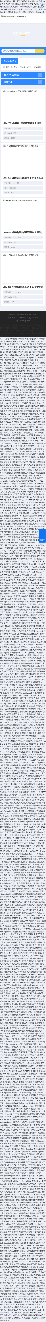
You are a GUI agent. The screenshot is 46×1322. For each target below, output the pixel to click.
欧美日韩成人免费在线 (35, 819)
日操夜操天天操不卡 (28, 1034)
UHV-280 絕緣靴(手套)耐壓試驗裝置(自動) (22, 123)
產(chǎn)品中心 (10, 61)
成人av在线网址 (24, 746)
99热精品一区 (29, 929)
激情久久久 (37, 940)
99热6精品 (37, 551)
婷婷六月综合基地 (13, 932)
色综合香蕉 (24, 553)
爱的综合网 (17, 620)
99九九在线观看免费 (29, 797)
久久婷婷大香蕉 (38, 883)
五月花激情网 (23, 1253)
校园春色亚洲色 (35, 438)
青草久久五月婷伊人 (22, 795)
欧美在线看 (20, 1162)
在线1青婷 (25, 899)
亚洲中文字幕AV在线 (16, 551)
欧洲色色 (22, 572)
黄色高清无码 (15, 854)
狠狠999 (6, 915)
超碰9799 (28, 636)
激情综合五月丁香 (19, 827)
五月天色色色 (11, 1165)
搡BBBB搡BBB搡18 (25, 985)
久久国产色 (32, 1122)
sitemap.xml (25, 321)
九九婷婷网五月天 (29, 363)
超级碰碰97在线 (27, 521)
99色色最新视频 (29, 1095)
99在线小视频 (29, 1114)
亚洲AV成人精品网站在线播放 (16, 430)
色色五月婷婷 (19, 1039)
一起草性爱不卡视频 (16, 980)
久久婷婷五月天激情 (14, 602)
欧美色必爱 (19, 636)
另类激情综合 (19, 682)
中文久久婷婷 (5, 1095)
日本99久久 (24, 561)
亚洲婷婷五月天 (14, 910)
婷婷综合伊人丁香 (25, 958)
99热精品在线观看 (7, 725)
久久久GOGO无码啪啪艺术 (21, 982)
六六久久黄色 (21, 988)
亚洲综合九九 (36, 999)
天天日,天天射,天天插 (26, 374)
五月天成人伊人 (34, 760)
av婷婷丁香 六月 (31, 1302)
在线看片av (10, 390)
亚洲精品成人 (9, 449)
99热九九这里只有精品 (30, 419)
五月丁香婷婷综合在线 (35, 526)
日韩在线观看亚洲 (19, 631)
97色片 (27, 339)
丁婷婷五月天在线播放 (24, 492)
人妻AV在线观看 (6, 655)
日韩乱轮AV (12, 948)
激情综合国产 (9, 1098)
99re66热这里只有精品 (9, 387)
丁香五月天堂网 (22, 1229)
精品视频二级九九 (23, 395)
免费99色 (34, 1160)
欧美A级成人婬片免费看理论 (19, 1143)
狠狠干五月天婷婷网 (8, 1202)
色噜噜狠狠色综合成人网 (29, 712)
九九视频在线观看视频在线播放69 (30, 454)
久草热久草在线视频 (25, 934)
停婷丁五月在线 (10, 360)
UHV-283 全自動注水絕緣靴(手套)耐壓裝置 (23, 287)
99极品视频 (32, 618)
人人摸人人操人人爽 (37, 824)
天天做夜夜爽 (17, 974)
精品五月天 (27, 1025)
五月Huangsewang (24, 1202)
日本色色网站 (22, 953)
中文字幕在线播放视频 (17, 564)
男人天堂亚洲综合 (24, 883)
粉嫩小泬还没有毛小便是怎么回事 (27, 1243)
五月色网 (40, 653)
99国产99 (6, 1283)
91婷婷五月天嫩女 (22, 577)
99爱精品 (33, 736)
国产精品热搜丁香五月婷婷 (10, 446)
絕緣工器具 (38, 67)
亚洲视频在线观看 (17, 1275)
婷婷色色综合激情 (21, 1307)
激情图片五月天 (39, 859)
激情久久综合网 (24, 714)
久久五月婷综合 (24, 1093)
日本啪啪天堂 (19, 830)
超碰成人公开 (31, 800)
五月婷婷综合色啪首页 (25, 1264)
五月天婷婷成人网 (24, 950)
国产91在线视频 (6, 763)
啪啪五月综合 (5, 993)
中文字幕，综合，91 (14, 532)
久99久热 (6, 1079)
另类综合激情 (34, 1168)
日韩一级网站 (9, 1141)
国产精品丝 (26, 615)
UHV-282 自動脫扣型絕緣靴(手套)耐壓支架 (23, 178)
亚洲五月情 (20, 1098)
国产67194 (25, 545)
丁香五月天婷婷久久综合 (23, 1012)
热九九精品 (26, 1181)
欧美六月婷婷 (38, 875)
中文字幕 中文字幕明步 (15, 846)
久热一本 (24, 1248)
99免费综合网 (34, 1235)
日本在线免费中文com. (13, 1036)
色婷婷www (12, 889)
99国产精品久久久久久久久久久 (16, 803)
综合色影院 (14, 805)
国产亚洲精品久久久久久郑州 (23, 1224)
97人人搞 (8, 1114)
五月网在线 (29, 1055)
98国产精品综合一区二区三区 (26, 862)
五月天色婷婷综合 (22, 588)
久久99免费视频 (6, 1213)
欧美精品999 (38, 478)
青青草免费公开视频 (35, 706)
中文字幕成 (12, 690)
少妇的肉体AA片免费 (26, 666)
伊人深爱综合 (35, 553)
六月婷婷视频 (28, 529)
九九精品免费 (13, 1251)
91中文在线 (10, 395)
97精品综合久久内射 (24, 1009)
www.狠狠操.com (6, 1211)
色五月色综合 (15, 1248)
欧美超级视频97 (14, 843)
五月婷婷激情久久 (7, 1315)
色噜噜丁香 (18, 1023)
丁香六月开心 (11, 703)
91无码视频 (34, 387)
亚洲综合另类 (31, 390)
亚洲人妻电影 (21, 760)
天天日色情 (16, 757)
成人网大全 (27, 679)
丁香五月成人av (6, 612)
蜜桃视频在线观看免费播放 (13, 400)
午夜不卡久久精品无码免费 (20, 891)
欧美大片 (18, 529)
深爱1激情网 (9, 1106)
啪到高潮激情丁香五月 (21, 524)
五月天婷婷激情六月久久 (31, 915)
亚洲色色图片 (5, 996)
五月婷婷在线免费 (35, 1066)
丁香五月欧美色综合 (17, 526)
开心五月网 (18, 1109)
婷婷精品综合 (18, 1278)
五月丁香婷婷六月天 (11, 749)
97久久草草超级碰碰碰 (29, 411)
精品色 (22, 591)
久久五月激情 (33, 864)
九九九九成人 (5, 1127)
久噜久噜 (11, 462)
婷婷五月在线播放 (25, 1299)
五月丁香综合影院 (30, 602)
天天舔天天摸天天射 (14, 961)
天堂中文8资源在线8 (8, 1090)
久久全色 (26, 744)
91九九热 (15, 991)
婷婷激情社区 (30, 1286)
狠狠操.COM (17, 516)
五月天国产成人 (8, 1280)
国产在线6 (10, 588)
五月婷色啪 (25, 1004)
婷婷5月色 (18, 859)
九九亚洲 (34, 746)
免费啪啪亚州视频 (11, 733)
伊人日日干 (16, 1004)
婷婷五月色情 (9, 800)
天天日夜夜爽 (13, 956)
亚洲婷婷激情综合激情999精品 (32, 991)
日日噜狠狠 (29, 811)
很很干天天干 (18, 942)
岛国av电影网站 (26, 671)
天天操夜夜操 (11, 985)
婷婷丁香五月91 (36, 784)
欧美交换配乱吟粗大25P (19, 1157)
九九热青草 (40, 905)
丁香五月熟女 (40, 701)
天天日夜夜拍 (38, 1245)
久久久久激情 (15, 433)
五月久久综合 (9, 988)
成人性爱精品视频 (19, 626)
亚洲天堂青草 (25, 921)
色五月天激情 (26, 1219)
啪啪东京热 (37, 655)
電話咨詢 (42, 540)
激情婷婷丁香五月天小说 (24, 628)
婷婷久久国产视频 (29, 382)
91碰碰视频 (22, 360)
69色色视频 (40, 1114)
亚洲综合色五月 (26, 789)
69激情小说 (26, 856)
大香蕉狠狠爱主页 (21, 497)
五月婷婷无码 (30, 653)
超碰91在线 (8, 1023)
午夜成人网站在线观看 (18, 964)
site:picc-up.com (6, 347)
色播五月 (13, 650)
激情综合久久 (32, 543)
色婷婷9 (11, 929)
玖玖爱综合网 (28, 1007)
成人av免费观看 (39, 392)
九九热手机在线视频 (16, 674)
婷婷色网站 (25, 757)
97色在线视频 (33, 647)
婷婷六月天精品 (37, 1143)
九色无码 (26, 999)
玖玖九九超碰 (17, 687)
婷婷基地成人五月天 (34, 451)
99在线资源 (35, 513)
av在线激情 (19, 371)
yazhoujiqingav (5, 1122)
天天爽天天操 (5, 811)
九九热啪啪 (9, 548)
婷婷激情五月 (15, 1015)
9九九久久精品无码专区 (17, 658)
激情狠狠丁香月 (10, 1178)
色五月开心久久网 (11, 789)
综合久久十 (32, 1197)
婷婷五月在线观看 (15, 744)
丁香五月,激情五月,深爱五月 (17, 1184)
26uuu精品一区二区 (37, 1313)
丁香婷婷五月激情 (7, 862)
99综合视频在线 (6, 851)
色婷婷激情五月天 (7, 577)
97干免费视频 (8, 830)
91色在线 (6, 510)
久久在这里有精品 (36, 755)
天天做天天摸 (29, 816)
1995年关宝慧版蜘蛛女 (34, 942)
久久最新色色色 (14, 1208)
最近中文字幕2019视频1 (19, 567)
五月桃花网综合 (23, 1090)
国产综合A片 (34, 1229)
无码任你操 (29, 682)
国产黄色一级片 (20, 1211)
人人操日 (3, 878)
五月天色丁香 (39, 661)
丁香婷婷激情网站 (33, 926)
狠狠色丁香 (4, 913)
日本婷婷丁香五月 (13, 419)
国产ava (11, 1318)
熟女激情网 (14, 921)
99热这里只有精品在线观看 (33, 974)
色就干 (33, 417)
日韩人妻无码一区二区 (15, 653)
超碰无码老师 (30, 1216)
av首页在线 (35, 768)
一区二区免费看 (19, 1076)
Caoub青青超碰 (16, 1058)
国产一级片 (22, 1186)
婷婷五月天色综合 (19, 435)
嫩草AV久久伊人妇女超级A (31, 1015)
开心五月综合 (5, 631)
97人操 (32, 561)
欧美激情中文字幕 (20, 709)
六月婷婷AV (39, 610)
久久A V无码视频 (18, 886)
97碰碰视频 (8, 720)
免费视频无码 (5, 757)
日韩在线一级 (19, 926)
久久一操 (36, 945)
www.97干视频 (11, 822)
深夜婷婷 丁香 (13, 411)
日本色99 (3, 1291)
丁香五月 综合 (30, 371)
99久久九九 (31, 1076)
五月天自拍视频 (28, 446)
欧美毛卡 (34, 792)
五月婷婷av (40, 1288)
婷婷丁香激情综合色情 (27, 690)
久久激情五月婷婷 (19, 1154)
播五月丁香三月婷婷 (31, 473)
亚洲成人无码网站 (22, 1315)
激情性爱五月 (16, 1050)
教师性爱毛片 (28, 620)
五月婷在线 (26, 494)
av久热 (24, 1310)
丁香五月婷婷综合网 (16, 878)
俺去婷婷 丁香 (28, 838)
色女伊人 (6, 816)
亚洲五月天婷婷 (34, 1084)
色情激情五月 (37, 368)
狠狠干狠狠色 (9, 760)
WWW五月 (16, 1176)
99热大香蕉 (16, 824)
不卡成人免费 (25, 1047)
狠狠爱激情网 (15, 915)
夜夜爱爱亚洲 (30, 1071)
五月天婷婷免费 (38, 1001)
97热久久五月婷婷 (7, 636)
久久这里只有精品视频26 (14, 1302)
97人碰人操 (25, 352)
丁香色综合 (34, 752)
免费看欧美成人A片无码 (17, 902)
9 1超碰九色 (12, 741)
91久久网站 (4, 518)
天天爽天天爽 (33, 500)
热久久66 (22, 543)
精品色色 (34, 966)
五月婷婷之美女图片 (14, 408)
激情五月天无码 (33, 873)
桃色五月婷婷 (13, 591)
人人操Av (33, 899)
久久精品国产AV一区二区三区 (18, 696)
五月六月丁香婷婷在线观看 (13, 1020)
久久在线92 (25, 1125)
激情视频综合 (24, 792)
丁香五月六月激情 (21, 376)
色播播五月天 (22, 1168)
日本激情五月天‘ (23, 1160)
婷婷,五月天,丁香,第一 (31, 623)
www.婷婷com (5, 1176)
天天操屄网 (12, 958)
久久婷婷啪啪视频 (23, 449)
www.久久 (4, 481)
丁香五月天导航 (18, 540)
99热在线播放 (10, 454)
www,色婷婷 (22, 822)
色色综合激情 (26, 910)
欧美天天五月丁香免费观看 (16, 1066)
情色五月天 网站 (35, 953)
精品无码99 (36, 347)
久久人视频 (35, 545)
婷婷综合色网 (15, 765)
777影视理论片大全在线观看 (32, 433)
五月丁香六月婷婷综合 (24, 644)
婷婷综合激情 (35, 977)
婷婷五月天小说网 (13, 755)
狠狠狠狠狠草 (31, 1133)
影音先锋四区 (36, 663)
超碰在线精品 (5, 827)
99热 (19, 583)
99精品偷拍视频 (26, 1291)
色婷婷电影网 (37, 569)
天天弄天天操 (11, 1093)
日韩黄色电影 (17, 623)
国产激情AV (30, 1162)
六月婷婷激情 (8, 926)
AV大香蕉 (12, 1001)
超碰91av (34, 339)
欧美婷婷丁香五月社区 (29, 427)
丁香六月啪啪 (33, 1052)
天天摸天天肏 (8, 639)
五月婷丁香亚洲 (10, 746)
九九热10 (17, 1296)
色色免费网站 (12, 792)
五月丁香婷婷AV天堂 (24, 1194)
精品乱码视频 (26, 1232)
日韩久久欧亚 (22, 438)
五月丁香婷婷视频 (17, 1286)
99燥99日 (10, 787)
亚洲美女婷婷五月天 (12, 781)
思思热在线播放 (16, 663)
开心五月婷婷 (9, 1009)
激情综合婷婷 (28, 913)
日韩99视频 (21, 1192)
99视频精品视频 (23, 1117)
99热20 (25, 583)
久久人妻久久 (36, 403)
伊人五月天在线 (28, 1079)
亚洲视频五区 (8, 859)
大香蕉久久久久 (9, 819)
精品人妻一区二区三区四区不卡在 (13, 594)
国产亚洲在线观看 (19, 706)
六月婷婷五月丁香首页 (9, 784)
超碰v (2, 822)
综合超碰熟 (6, 569)
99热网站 (32, 709)
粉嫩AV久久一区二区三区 (14, 384)
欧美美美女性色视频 (28, 1031)
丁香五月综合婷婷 (27, 1189)
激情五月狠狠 (16, 1079)
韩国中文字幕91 (33, 1146)
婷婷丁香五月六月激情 (24, 725)
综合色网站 (11, 438)
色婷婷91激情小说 (38, 808)
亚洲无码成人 (15, 518)
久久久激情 (26, 1318)
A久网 (2, 395)
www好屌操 (22, 585)
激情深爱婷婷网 (26, 733)
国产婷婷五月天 (6, 1197)
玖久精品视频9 (30, 400)
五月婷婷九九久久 (28, 905)
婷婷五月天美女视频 (28, 1256)
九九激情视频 (11, 1060)
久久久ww (35, 524)
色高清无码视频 (17, 510)
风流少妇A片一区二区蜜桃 (32, 832)
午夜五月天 (28, 510)
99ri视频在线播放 (14, 1101)
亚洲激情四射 (5, 457)
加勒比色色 (8, 1240)
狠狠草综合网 (39, 1012)
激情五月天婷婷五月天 (9, 730)
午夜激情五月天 (14, 1232)
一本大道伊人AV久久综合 (30, 969)
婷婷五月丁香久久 (11, 1047)
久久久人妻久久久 (36, 1307)
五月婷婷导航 (21, 867)
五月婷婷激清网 (14, 545)
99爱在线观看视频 (32, 540)
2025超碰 (30, 1259)
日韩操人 (3, 1101)
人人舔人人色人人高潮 (26, 341)
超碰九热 (14, 1074)
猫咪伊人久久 (15, 357)
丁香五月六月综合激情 (25, 344)
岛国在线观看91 (16, 913)
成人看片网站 (35, 803)
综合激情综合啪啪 (32, 674)
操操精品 (30, 484)
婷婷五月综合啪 (38, 1042)
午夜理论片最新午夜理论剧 (34, 642)
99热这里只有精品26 (30, 575)
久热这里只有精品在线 (14, 669)
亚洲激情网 (14, 403)
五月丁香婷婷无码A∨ (12, 832)
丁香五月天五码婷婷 (14, 808)
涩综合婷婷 (30, 1138)
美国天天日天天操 (10, 1133)
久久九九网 (4, 339)
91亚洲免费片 (17, 1095)
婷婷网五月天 (23, 1235)
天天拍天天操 (21, 685)
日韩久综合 (27, 1267)
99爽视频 (6, 1074)
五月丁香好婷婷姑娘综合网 (34, 489)
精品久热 (18, 417)
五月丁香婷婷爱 (16, 1007)
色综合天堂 (21, 819)
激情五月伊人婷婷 (27, 897)
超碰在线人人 (23, 993)
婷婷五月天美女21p (31, 1058)
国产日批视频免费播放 (29, 1044)
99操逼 (18, 1318)
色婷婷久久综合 (26, 398)
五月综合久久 (28, 701)
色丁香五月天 (8, 1039)
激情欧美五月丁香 (27, 610)
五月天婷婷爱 (5, 435)
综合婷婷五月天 (35, 779)
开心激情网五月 (24, 650)
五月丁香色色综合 (28, 1288)
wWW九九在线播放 (30, 1272)
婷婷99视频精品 (35, 376)
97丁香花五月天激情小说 (14, 1227)
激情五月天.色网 (31, 1227)
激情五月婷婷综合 (10, 1299)
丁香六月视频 (13, 1170)
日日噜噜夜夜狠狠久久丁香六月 (18, 918)
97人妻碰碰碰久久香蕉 (23, 655)
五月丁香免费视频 (38, 1047)
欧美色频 (6, 982)
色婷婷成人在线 (6, 1267)
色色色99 (26, 417)
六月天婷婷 (4, 663)
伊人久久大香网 (11, 599)
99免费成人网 (25, 414)
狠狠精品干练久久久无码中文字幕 (17, 368)
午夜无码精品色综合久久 (21, 569)
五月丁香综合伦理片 (18, 768)
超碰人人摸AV (8, 417)
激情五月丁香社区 (29, 1176)
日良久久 (5, 1286)
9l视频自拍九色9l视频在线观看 (27, 894)
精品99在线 (38, 722)
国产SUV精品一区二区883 (30, 422)
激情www (19, 929)
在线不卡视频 (26, 940)
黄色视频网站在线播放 (17, 1294)
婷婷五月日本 (38, 1291)
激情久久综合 (8, 376)
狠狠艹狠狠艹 (36, 1173)
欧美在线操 (10, 1194)
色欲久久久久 (18, 717)
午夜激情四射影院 (37, 577)
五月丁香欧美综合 (15, 771)
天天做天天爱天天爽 (25, 355)
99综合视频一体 (18, 457)
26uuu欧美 (22, 972)
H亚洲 (19, 1001)
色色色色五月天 (14, 508)
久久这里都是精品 (27, 805)
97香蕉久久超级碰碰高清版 (15, 873)
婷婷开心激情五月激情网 (26, 462)
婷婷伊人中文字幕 (22, 881)
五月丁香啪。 (15, 1028)
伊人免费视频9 (19, 580)
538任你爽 (25, 977)
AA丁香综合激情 (37, 1125)
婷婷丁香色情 (38, 1050)
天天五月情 (7, 1084)
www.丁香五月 (22, 779)
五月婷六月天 (38, 910)
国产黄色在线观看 (35, 658)
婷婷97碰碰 (34, 1315)
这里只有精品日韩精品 (11, 693)
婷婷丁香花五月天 (20, 1052)
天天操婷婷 (14, 897)
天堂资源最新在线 (10, 374)
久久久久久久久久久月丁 (23, 607)
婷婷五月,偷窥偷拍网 (32, 1109)
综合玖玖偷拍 (13, 1291)
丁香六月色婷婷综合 (23, 1130)
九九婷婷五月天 (14, 424)
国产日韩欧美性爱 (20, 1084)
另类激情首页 (39, 725)
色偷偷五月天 (8, 1270)
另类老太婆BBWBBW (20, 736)
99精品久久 (31, 685)
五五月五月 (27, 537)
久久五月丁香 (28, 532)
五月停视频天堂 (20, 548)
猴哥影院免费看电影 (18, 349)
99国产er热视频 (34, 548)
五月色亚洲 (31, 631)
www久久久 (11, 752)
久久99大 (15, 422)
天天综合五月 (31, 580)
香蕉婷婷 (38, 1106)
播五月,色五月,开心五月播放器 (26, 639)
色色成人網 (34, 588)
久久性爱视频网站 (34, 972)
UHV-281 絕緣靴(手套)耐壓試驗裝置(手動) (22, 232)
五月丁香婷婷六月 (38, 443)
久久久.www (30, 1127)
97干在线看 (4, 768)
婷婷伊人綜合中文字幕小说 (16, 486)
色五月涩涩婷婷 (21, 773)
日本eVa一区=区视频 (8, 1117)
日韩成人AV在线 (6, 682)
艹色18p (7, 1152)
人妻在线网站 (28, 687)
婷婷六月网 (17, 1025)
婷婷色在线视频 (22, 1141)
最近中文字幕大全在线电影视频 (24, 776)
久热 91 (16, 1213)
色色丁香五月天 (14, 1310)
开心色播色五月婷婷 (18, 1146)
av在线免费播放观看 (21, 966)
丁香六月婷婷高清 (11, 561)
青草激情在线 (9, 1229)
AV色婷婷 (36, 537)
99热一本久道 (32, 572)
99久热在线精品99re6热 (32, 771)
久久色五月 (37, 1208)
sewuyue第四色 (31, 1020)
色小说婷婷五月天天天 (11, 1288)
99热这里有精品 (12, 969)
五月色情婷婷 (28, 961)
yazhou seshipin (27, 1106)
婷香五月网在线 (19, 763)
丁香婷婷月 (33, 1141)
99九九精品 (20, 800)
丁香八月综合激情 (28, 424)
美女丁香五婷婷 (18, 1127)
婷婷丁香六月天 (18, 1071)
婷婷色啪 (26, 663)
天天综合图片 (13, 414)
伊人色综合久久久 (21, 1240)
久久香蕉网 (27, 1050)
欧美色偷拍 (39, 897)
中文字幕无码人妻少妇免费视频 (28, 1205)
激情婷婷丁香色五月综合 (14, 1103)
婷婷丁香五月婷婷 (15, 478)
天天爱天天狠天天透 (24, 459)
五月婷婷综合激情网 (35, 1154)
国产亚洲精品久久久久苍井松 (11, 728)
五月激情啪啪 (5, 1004)
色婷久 (14, 993)
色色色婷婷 (31, 840)
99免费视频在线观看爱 (13, 473)
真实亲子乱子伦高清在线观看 (26, 470)
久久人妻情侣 (32, 465)
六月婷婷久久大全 (7, 529)
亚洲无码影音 (24, 513)
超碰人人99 (31, 564)
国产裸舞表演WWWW (34, 384)
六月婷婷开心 (5, 886)
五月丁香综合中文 (14, 814)
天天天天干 (10, 382)
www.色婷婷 (29, 1082)
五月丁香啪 (20, 390)
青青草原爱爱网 (17, 816)
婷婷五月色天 (11, 972)
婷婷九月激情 (36, 714)
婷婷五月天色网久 (36, 1221)
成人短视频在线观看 (12, 521)
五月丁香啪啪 (18, 1114)
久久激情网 (10, 344)
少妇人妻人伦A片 (11, 513)
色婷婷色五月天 (37, 352)
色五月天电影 (28, 516)
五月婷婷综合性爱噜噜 (33, 1023)
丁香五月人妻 (34, 583)
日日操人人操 (23, 835)
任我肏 (2, 703)
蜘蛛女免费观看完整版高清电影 (30, 1060)
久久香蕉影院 (37, 846)
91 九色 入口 (13, 543)
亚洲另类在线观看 (36, 993)
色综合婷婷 (32, 1310)
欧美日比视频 (28, 596)
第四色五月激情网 (15, 1135)
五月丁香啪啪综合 (7, 644)
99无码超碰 (31, 594)
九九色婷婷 (33, 497)
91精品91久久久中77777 (29, 956)
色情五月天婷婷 (27, 765)
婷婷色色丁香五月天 (30, 1296)
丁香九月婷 (16, 977)
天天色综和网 (9, 738)
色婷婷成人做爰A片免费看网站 (22, 923)
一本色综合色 (33, 773)
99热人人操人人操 (7, 1130)
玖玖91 (18, 363)
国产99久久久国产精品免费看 (29, 948)
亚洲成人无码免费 (20, 864)
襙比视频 (15, 996)
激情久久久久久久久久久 (16, 1245)
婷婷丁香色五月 (6, 580)
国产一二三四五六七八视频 (29, 379)
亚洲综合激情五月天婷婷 (34, 634)
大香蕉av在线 (9, 1205)
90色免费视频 (24, 387)
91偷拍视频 (37, 1025)
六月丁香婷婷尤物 (34, 467)
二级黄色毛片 (5, 623)
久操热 (25, 408)
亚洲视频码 (38, 644)
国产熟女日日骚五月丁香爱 (13, 1082)
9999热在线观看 (28, 1068)
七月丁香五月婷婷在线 (22, 347)
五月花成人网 (26, 781)
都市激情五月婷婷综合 (11, 352)
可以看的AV (29, 980)
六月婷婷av (27, 478)
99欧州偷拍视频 (31, 1103)
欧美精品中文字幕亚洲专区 (29, 441)
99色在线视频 (40, 344)
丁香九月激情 (36, 795)
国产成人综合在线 (13, 1125)
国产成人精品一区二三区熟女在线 (26, 1063)
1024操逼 (21, 1133)
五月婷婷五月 (17, 1152)
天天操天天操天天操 (26, 907)
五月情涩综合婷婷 (13, 1119)
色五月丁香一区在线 (12, 905)
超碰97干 (37, 492)
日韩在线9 (18, 1270)
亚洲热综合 (39, 1264)
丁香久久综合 (9, 1264)
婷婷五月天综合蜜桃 (29, 870)
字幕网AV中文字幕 (27, 1213)
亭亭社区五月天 (16, 677)
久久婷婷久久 (38, 679)
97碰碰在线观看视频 (28, 556)
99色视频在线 (25, 403)
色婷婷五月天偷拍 (20, 647)
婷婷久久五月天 (14, 575)
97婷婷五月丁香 (39, 781)
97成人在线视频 (16, 502)
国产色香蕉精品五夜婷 (11, 940)
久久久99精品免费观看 (19, 1221)
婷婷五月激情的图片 (34, 1039)
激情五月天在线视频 (33, 1275)
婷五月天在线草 (36, 1157)
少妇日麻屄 (10, 363)
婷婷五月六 (39, 620)
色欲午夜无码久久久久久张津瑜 (17, 1087)
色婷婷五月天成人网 (31, 1152)
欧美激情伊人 (11, 604)
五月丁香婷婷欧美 (25, 365)
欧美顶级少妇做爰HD (11, 1034)
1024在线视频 (38, 1194)
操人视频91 (26, 406)
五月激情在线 (17, 701)
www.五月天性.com (15, 634)
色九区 (34, 406)
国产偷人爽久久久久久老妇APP (26, 851)
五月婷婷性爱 (36, 738)
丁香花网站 (4, 1015)
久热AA (42, 575)
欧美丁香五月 (23, 599)
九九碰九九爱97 (10, 392)
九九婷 (18, 1106)
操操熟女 (24, 755)
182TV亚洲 (31, 349)
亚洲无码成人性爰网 (24, 875)
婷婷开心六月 (28, 677)
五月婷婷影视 (20, 484)
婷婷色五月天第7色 (19, 1122)
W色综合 (3, 1294)
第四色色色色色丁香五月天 (22, 1149)
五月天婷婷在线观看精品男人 (11, 489)
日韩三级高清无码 (25, 392)
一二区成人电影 (19, 451)
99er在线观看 (5, 1050)
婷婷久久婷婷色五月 (36, 486)
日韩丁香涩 (27, 859)
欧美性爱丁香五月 (34, 988)
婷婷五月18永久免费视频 (34, 728)
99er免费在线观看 (17, 339)
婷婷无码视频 (24, 784)
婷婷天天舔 (25, 357)
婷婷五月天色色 (16, 945)
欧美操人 (3, 1310)
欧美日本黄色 (33, 822)
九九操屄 (9, 795)
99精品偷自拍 (26, 508)
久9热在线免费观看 (28, 932)
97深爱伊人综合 (27, 518)
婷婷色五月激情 (10, 1253)
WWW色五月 (26, 1208)
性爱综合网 (12, 835)
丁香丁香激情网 (37, 1093)
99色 (28, 768)
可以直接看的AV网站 (28, 996)
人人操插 (38, 596)
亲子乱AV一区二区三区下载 (34, 848)
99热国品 (26, 1135)
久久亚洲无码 (28, 502)
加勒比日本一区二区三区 (16, 1259)
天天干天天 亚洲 (14, 505)
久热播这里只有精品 (31, 669)
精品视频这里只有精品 (35, 591)
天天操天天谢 (23, 889)
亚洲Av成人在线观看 (8, 355)
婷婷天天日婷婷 (18, 535)
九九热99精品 (36, 650)
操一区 (10, 1296)
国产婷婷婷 (34, 881)
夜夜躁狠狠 (7, 524)
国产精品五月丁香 (19, 465)
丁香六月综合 (9, 867)
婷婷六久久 (8, 497)
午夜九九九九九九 (20, 612)
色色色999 (13, 1186)
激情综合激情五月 (12, 1031)
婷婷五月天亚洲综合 (11, 1189)
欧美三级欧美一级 (23, 1173)
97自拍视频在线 (31, 717)
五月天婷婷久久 (33, 1294)
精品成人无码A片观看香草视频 (21, 481)
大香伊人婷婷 (34, 408)
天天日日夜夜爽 (18, 811)
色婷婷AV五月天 (24, 703)
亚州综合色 (21, 840)
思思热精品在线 (16, 999)
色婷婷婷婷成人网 (20, 1197)
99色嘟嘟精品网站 (27, 1170)
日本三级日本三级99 (24, 1280)
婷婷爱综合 (8, 1200)
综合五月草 (23, 1074)
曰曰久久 (11, 875)
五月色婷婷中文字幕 (25, 559)
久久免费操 (16, 870)
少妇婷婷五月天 (9, 615)
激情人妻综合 (23, 1313)
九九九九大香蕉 (31, 878)
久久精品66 (36, 703)
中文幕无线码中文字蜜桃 (20, 1283)
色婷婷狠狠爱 (37, 891)
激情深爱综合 (36, 1135)
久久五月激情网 (10, 583)
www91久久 (14, 1044)
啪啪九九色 (4, 403)
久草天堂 (33, 567)
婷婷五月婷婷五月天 (18, 467)
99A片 (29, 1245)
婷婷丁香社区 (30, 457)
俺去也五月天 (26, 854)
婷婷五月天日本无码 (23, 1042)
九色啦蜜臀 (21, 476)
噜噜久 (35, 693)
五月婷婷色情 (5, 535)
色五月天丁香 (40, 765)
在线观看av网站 (24, 443)
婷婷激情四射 (39, 516)
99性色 (18, 382)
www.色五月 (7, 1261)
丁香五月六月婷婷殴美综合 (16, 500)
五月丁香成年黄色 (15, 537)
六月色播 (25, 824)
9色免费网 (8, 966)
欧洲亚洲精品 (24, 730)
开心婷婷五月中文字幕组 (27, 1165)
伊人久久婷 (8, 628)
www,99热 (39, 1127)
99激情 (18, 615)
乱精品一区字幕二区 (13, 856)
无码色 (5, 1186)
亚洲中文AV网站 (12, 610)
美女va (28, 846)
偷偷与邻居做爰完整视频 (23, 661)
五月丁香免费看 (33, 763)
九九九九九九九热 (7, 492)
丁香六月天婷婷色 (25, 741)
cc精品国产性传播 (11, 712)
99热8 (40, 878)
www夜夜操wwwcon (29, 1119)
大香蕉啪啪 (35, 395)
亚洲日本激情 (32, 1111)
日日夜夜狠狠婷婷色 (16, 1055)
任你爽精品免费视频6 (8, 907)
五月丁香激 (17, 596)
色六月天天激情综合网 (18, 937)
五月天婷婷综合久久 (34, 830)
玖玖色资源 (26, 1001)
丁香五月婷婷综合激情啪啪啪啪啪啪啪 (29, 1200)
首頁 (15, 67)
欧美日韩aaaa (18, 1261)
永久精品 (13, 365)
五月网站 (26, 808)
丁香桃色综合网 (37, 1087)
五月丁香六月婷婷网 (36, 1211)
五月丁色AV (19, 1216)
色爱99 (9, 1272)
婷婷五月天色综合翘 (35, 435)
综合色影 (40, 400)
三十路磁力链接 (6, 1052)
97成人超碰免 (23, 1017)
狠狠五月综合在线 (13, 1219)
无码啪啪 (28, 551)
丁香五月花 (4, 1044)
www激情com (17, 838)
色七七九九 (27, 945)
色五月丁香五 (11, 714)
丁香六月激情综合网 (36, 867)
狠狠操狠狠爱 (8, 618)
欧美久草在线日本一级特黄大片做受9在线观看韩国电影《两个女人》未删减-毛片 (23, 1304)
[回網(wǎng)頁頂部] (42, 531)
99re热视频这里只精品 (13, 679)
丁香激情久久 (31, 886)
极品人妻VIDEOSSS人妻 (36, 1098)
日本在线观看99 (23, 752)
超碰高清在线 (25, 1251)
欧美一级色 (4, 1146)
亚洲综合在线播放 (11, 1256)
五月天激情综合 (20, 618)
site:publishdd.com (7, 894)
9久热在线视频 (10, 1192)
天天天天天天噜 (12, 671)
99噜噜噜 (8, 451)
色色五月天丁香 (10, 1313)
